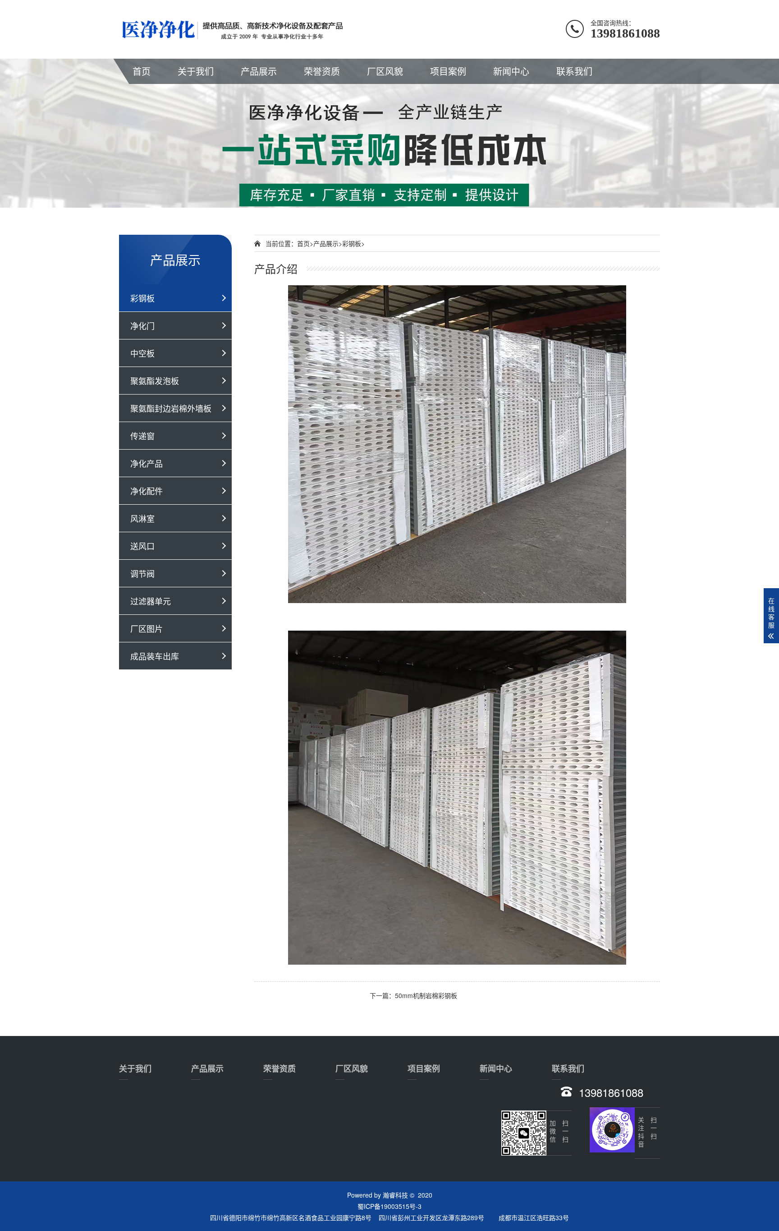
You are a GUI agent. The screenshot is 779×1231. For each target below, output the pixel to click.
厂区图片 (146, 628)
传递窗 (142, 435)
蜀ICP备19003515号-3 (389, 1206)
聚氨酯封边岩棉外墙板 (170, 408)
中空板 (142, 353)
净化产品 (146, 463)
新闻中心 (511, 71)
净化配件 (146, 491)
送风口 (142, 546)
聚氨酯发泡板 (154, 380)
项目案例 (448, 71)
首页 (142, 71)
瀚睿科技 (395, 1194)
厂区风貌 (385, 71)
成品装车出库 (154, 656)
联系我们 (574, 71)
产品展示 (259, 71)
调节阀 (142, 573)
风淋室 (142, 518)
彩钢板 (142, 298)
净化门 (142, 325)
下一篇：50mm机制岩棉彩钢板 (413, 995)
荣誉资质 (322, 71)
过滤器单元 (150, 601)
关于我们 (196, 71)
